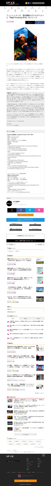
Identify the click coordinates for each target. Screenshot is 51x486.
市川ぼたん (31, 441)
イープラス (9, 450)
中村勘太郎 (18, 444)
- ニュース (39, 460)
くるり (39, 444)
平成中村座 (26, 444)
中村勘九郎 (11, 444)
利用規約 (33, 472)
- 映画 (27, 469)
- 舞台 (27, 460)
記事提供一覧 (14, 472)
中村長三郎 (33, 444)
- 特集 (38, 466)
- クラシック (28, 463)
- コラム (38, 464)
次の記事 (40, 244)
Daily (13, 318)
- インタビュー (39, 461)
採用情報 (28, 472)
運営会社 (8, 472)
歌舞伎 (10, 441)
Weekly (25, 318)
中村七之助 (38, 441)
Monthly (38, 318)
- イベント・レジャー (30, 461)
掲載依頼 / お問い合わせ (22, 472)
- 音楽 (27, 458)
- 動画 (38, 458)
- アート (27, 466)
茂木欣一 (17, 251)
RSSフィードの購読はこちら (26, 214)
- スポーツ (28, 467)
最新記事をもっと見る (39, 393)
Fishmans (11, 251)
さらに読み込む (25, 434)
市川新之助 (24, 441)
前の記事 (11, 244)
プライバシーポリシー (40, 472)
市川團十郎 (16, 441)
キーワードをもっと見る (38, 447)
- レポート (39, 463)
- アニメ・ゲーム (29, 464)
